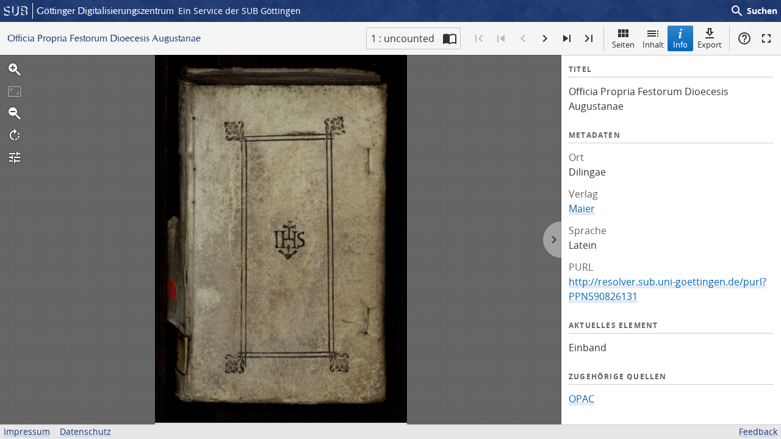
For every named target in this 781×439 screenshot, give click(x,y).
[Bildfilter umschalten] (15, 157)
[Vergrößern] (15, 69)
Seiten (623, 44)
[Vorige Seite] (523, 38)
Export (709, 44)
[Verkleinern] (15, 113)
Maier (582, 208)
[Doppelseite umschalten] (450, 38)
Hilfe (744, 38)
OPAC (581, 398)
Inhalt (653, 44)
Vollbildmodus (766, 38)
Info (680, 44)
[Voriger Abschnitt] (501, 38)
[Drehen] (15, 135)
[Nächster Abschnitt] (567, 38)
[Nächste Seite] (545, 38)
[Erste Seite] (479, 38)
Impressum (27, 431)
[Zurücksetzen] (15, 91)
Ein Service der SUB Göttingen (239, 10)
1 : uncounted (402, 38)
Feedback (758, 431)
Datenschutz (85, 431)
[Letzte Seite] (589, 38)
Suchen (753, 11)
